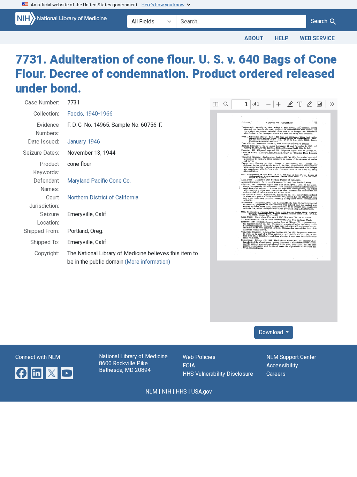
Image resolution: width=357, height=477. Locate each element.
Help (282, 38)
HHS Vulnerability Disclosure (218, 373)
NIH (166, 391)
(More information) (147, 261)
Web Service (317, 38)
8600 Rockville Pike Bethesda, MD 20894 (125, 366)
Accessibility (282, 365)
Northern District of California (102, 197)
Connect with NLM (37, 357)
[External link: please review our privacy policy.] (21, 372)
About (254, 38)
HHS (181, 391)
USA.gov (201, 391)
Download (271, 332)
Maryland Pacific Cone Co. (99, 180)
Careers (276, 373)
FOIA (189, 365)
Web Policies (199, 357)
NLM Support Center (291, 357)
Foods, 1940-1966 (90, 113)
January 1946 (83, 141)
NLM (151, 391)
